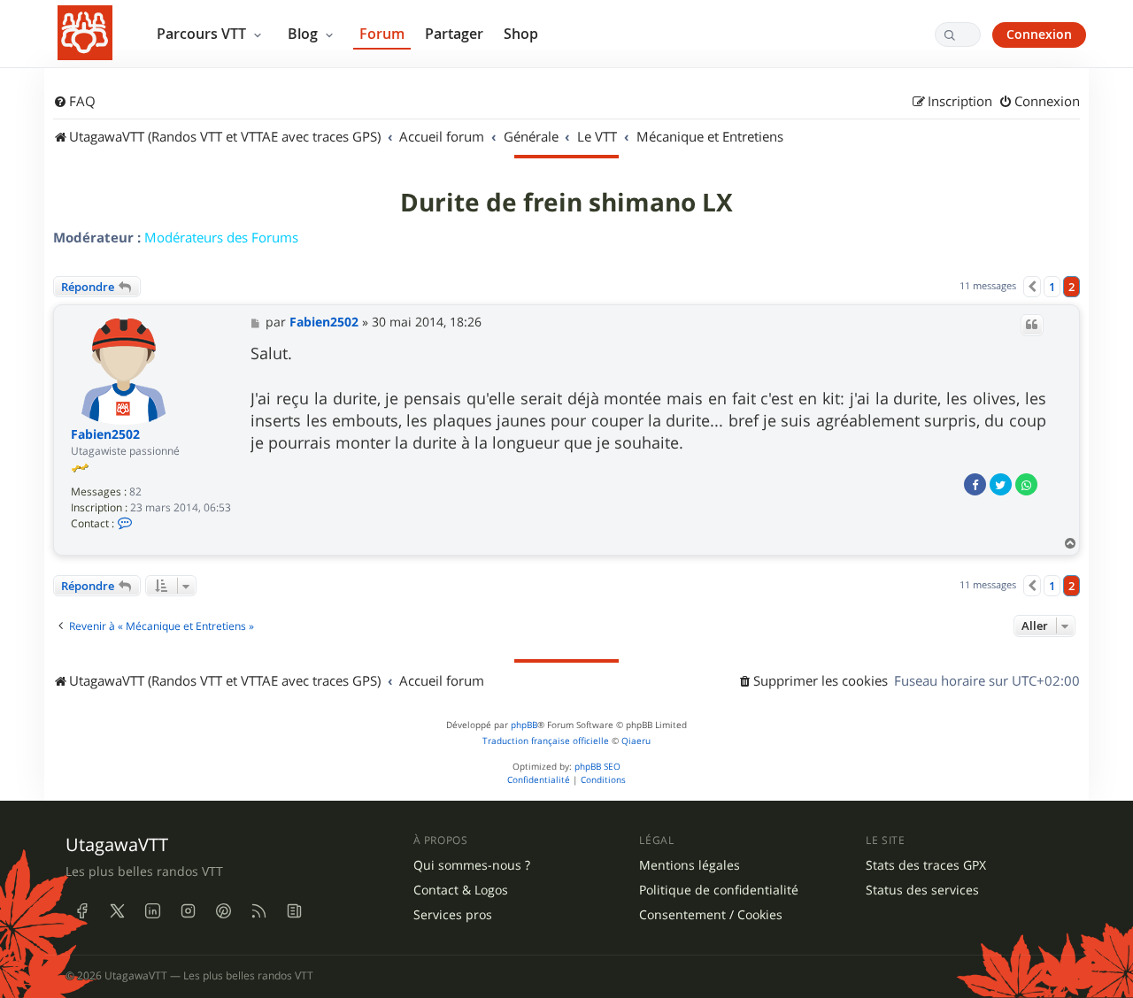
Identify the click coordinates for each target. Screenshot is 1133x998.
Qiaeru (636, 741)
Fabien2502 (105, 434)
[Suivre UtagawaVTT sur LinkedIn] (152, 910)
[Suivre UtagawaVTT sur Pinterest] (223, 910)
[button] (1032, 286)
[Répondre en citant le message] (1032, 324)
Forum (382, 33)
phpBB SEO (597, 766)
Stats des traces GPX (926, 865)
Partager (454, 33)
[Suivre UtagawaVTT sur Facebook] (81, 910)
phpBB (524, 725)
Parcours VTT (203, 33)
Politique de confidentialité (718, 890)
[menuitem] (74, 102)
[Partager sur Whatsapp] (1026, 484)
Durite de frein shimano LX (566, 203)
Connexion (1039, 34)
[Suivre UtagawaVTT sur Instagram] (188, 910)
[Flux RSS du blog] (294, 910)
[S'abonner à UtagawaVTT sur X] (117, 910)
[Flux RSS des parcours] (258, 910)
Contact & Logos (460, 890)
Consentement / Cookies (710, 915)
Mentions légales (689, 865)
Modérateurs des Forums (221, 237)
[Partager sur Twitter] (1001, 484)
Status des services (922, 890)
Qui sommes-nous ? (471, 865)
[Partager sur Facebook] (975, 484)
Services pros (452, 915)
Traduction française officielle (545, 741)
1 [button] (1052, 287)
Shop (521, 33)
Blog (304, 33)
